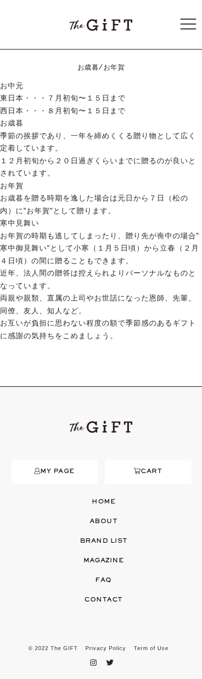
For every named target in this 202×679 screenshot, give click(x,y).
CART (151, 472)
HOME (103, 502)
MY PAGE (57, 472)
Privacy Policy (105, 648)
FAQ (103, 580)
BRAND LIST (103, 541)
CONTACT (103, 600)
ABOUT (104, 522)
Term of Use (151, 648)
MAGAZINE (103, 561)
